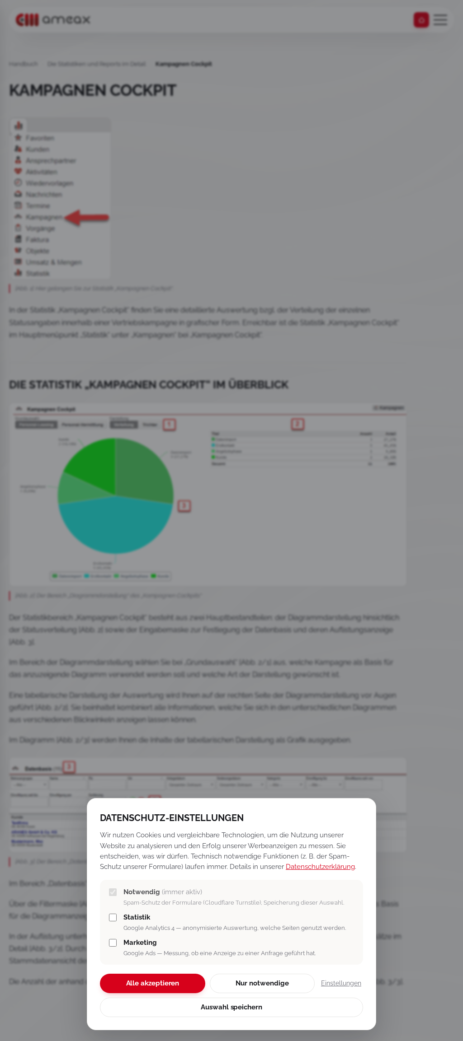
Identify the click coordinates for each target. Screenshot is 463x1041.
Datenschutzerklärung (320, 866)
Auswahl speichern (231, 1007)
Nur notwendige (262, 983)
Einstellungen (341, 983)
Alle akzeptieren (153, 983)
